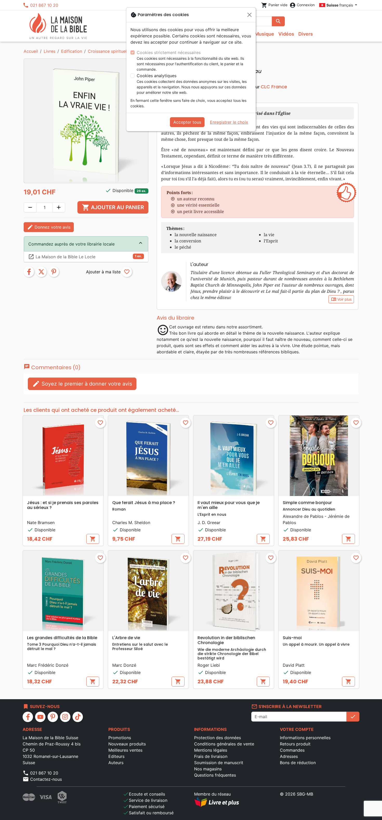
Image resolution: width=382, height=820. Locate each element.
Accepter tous (187, 122)
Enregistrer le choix (229, 122)
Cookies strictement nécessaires (169, 52)
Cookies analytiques (156, 75)
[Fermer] (249, 15)
